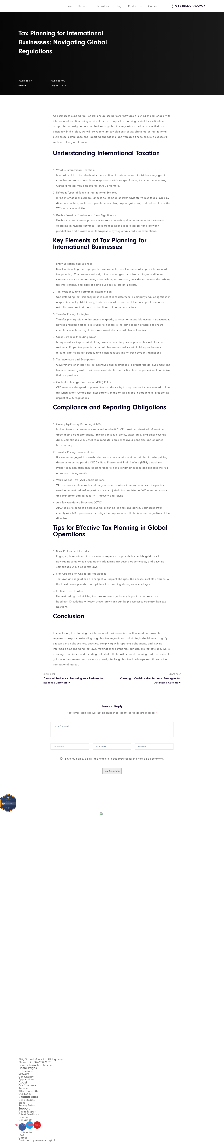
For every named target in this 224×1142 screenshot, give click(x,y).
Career (152, 6)
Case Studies (27, 1099)
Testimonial (26, 1132)
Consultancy (26, 1076)
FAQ (21, 1134)
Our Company (27, 1085)
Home (68, 6)
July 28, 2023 (58, 85)
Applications (26, 1079)
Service (83, 6)
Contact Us (135, 6)
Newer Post (150, 678)
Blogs (22, 1102)
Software (24, 1073)
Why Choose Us (28, 1091)
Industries (103, 6)
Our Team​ (25, 1093)
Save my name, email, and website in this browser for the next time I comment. (114, 758)
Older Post (73, 678)
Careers (23, 1117)
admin (22, 85)
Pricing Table (27, 1105)
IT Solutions (25, 1071)
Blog (118, 6)
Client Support (27, 1111)
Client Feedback (29, 1114)
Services (24, 1088)
